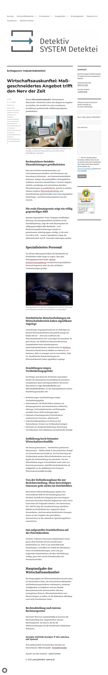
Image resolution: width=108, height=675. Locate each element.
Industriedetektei (13, 119)
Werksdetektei (12, 123)
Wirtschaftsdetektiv (13, 139)
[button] (4, 670)
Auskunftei (10, 108)
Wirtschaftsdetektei (25, 16)
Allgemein (10, 105)
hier (79, 171)
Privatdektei (44, 16)
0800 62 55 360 (83, 85)
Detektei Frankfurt (13, 110)
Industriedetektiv (13, 121)
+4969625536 (82, 92)
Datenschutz (91, 16)
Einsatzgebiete (77, 16)
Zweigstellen (60, 16)
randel (9, 99)
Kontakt (10, 16)
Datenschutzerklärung (85, 169)
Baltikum (66, 347)
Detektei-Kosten (27, 21)
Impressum (12, 21)
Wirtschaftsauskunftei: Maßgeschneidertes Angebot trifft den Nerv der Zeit (40, 86)
